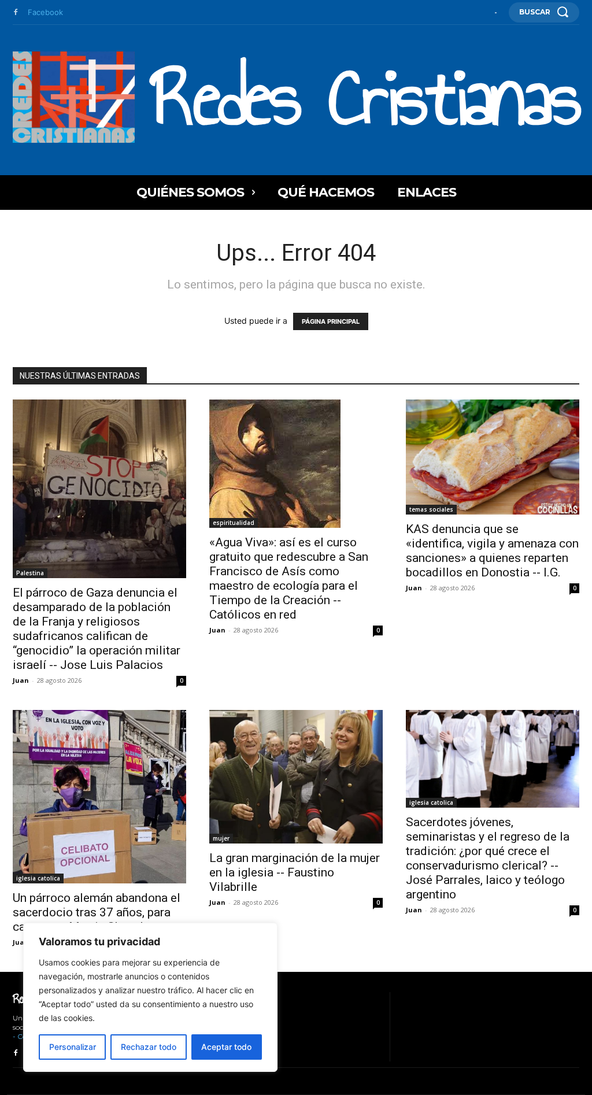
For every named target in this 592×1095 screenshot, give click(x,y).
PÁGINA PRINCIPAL (331, 321)
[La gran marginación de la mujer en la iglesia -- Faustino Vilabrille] (296, 776)
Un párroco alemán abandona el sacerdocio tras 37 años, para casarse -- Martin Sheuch (96, 912)
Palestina (30, 573)
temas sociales (431, 509)
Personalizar (72, 1047)
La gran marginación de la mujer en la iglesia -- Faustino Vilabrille (294, 872)
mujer (221, 838)
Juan (21, 680)
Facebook (45, 12)
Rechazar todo (148, 1047)
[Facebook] (15, 13)
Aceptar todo (226, 1047)
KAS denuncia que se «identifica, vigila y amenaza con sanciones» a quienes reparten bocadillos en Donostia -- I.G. (492, 550)
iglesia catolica (38, 878)
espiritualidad (233, 523)
